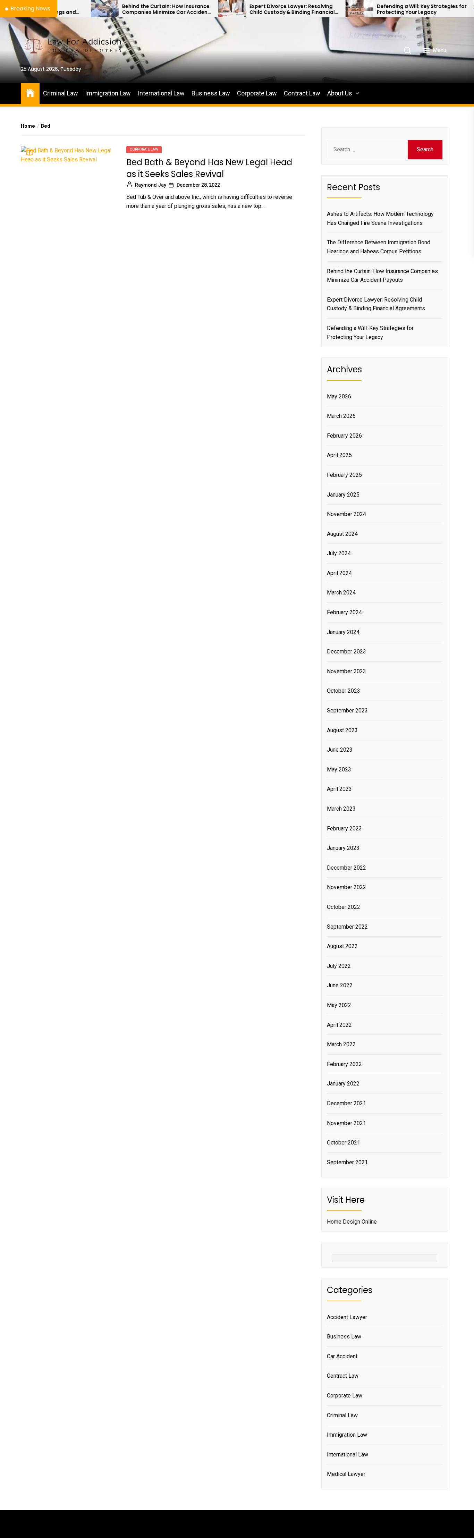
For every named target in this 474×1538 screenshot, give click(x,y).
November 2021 (346, 1123)
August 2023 (342, 730)
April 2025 (339, 455)
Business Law (211, 93)
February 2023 (344, 828)
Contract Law (302, 93)
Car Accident (342, 1356)
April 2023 (339, 789)
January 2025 (343, 494)
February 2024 (344, 612)
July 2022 (339, 966)
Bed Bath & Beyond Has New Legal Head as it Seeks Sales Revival (209, 168)
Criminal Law (60, 93)
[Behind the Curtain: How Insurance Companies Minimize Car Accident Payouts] (68, 8)
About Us (339, 93)
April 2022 (339, 1025)
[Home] (30, 92)
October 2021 (343, 1142)
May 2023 (339, 769)
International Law (161, 93)
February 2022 (344, 1064)
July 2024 (339, 553)
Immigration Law (108, 93)
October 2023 (343, 690)
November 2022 (346, 887)
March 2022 (341, 1044)
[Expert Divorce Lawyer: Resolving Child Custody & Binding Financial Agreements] (195, 8)
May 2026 (339, 396)
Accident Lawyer (347, 1317)
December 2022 (346, 867)
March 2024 (341, 592)
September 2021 (347, 1162)
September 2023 (347, 710)
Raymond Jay (150, 185)
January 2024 (343, 632)
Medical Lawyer (346, 1474)
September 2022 (347, 926)
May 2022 (339, 1005)
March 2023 (341, 808)
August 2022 (342, 946)
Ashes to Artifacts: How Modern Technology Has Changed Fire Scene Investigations (380, 218)
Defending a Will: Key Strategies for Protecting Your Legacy (385, 9)
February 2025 (344, 475)
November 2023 (346, 671)
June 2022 (340, 985)
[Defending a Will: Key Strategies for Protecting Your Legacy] (322, 8)
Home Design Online (352, 1221)
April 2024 (339, 573)
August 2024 (342, 534)
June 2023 (340, 749)
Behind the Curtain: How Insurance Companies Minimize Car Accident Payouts (129, 9)
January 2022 (343, 1083)
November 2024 (346, 514)
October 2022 (343, 907)
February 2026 (344, 435)
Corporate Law (257, 93)
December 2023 (346, 651)
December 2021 (346, 1103)
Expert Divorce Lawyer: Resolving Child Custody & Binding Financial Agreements (255, 9)
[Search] (407, 50)
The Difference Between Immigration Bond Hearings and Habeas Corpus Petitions (378, 247)
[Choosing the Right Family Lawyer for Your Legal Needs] (450, 8)
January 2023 (343, 848)
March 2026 (341, 416)
